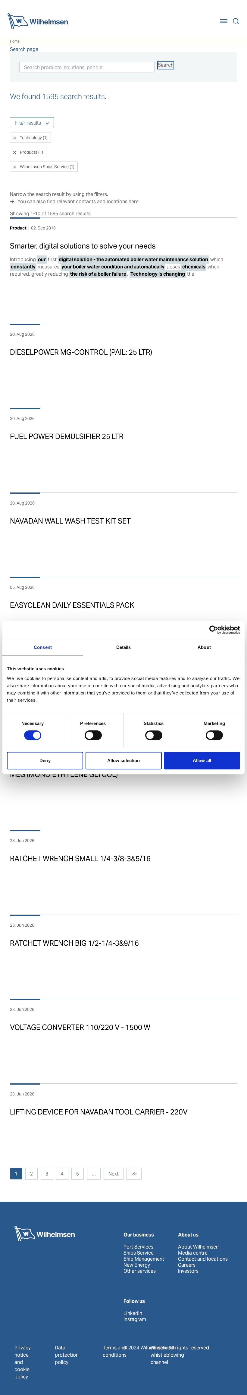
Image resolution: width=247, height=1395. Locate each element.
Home (15, 41)
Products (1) (31, 152)
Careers (186, 1265)
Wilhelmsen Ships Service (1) (46, 166)
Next (113, 1174)
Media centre (193, 1253)
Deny (44, 760)
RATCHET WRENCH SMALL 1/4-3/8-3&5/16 (80, 858)
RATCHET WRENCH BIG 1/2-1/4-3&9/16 (74, 943)
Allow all (202, 760)
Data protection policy (67, 1355)
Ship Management (144, 1259)
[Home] (38, 21)
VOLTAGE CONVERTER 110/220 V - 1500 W (80, 1027)
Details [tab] (123, 647)
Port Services (138, 1247)
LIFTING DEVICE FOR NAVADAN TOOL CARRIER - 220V (99, 1112)
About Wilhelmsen (198, 1247)
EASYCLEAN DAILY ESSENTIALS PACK (72, 605)
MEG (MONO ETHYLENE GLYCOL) (64, 774)
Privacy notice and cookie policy (22, 1362)
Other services (140, 1271)
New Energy (137, 1265)
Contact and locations (203, 1259)
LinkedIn (133, 1313)
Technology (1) (33, 137)
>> (134, 1174)
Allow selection (123, 760)
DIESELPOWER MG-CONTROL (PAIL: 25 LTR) (81, 352)
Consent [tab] (43, 647)
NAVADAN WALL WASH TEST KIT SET (70, 521)
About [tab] (204, 647)
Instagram (135, 1319)
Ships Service (139, 1253)
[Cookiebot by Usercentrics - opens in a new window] (213, 629)
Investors (188, 1271)
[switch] (93, 735)
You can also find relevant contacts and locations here (78, 201)
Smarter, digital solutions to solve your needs (83, 246)
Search (166, 65)
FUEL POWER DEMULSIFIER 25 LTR (67, 436)
